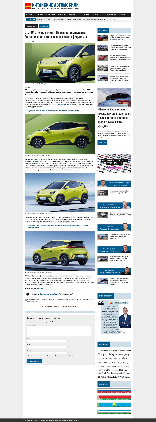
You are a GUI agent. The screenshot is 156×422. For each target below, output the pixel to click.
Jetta (118, 366)
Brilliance (122, 350)
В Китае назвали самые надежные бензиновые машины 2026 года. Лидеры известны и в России (119, 68)
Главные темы (103, 30)
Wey (108, 373)
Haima (109, 363)
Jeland (108, 366)
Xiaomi (113, 373)
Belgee (115, 350)
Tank (121, 369)
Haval (115, 362)
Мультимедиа (111, 15)
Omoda (109, 369)
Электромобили (50, 15)
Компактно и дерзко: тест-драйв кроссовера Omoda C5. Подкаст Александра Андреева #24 (119, 259)
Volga (99, 373)
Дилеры (86, 15)
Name (29, 339)
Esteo (99, 359)
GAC (120, 358)
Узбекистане (61, 104)
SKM (114, 370)
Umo (129, 370)
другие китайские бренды (114, 376)
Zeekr (117, 373)
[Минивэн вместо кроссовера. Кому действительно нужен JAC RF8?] (103, 195)
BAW (110, 351)
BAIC (107, 350)
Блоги (102, 15)
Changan (102, 354)
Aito (99, 351)
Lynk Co (100, 370)
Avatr (103, 350)
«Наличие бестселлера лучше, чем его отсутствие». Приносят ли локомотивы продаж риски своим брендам (119, 79)
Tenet (125, 370)
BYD (32, 42)
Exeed (104, 358)
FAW (110, 358)
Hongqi (125, 363)
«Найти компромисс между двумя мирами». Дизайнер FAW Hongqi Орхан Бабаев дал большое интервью (120, 47)
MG (104, 370)
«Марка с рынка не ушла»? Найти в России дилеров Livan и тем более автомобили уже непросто (120, 38)
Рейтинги (72, 15)
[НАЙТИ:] (121, 19)
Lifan (122, 366)
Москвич (127, 373)
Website (29, 350)
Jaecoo (104, 366)
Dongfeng (124, 354)
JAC (99, 366)
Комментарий (31, 325)
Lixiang (127, 366)
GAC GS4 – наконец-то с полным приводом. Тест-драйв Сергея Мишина (120, 214)
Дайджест (95, 15)
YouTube (40, 288)
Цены (79, 15)
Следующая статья (69, 307)
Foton (114, 358)
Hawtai (120, 363)
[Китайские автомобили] (78, 6)
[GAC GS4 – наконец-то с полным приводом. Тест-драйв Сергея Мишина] (103, 217)
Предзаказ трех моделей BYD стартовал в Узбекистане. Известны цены (53, 111)
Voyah (103, 373)
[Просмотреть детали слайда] (60, 294)
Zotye (121, 373)
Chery (111, 354)
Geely (125, 358)
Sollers (116, 370)
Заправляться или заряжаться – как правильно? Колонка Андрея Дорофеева (120, 237)
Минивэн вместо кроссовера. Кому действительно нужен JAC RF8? (119, 192)
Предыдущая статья (51, 307)
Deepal (117, 355)
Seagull (35, 161)
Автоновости (30, 15)
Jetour (114, 366)
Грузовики (122, 15)
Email (29, 345)
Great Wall (103, 362)
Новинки (40, 15)
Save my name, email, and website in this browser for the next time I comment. (53, 356)
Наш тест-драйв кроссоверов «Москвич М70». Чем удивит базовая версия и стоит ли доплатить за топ (120, 57)
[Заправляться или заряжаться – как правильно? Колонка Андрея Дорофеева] (103, 239)
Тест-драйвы (62, 15)
